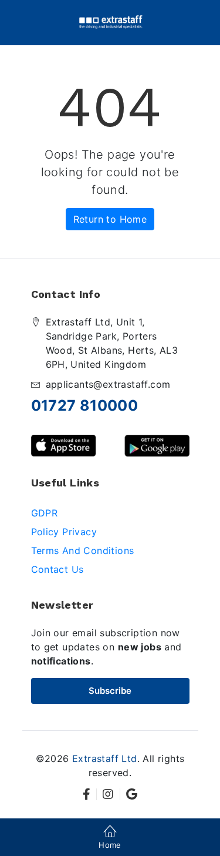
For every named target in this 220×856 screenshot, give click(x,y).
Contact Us (57, 569)
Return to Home (110, 219)
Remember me (75, 449)
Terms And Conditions (82, 550)
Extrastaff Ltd (104, 758)
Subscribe (110, 690)
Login (110, 482)
